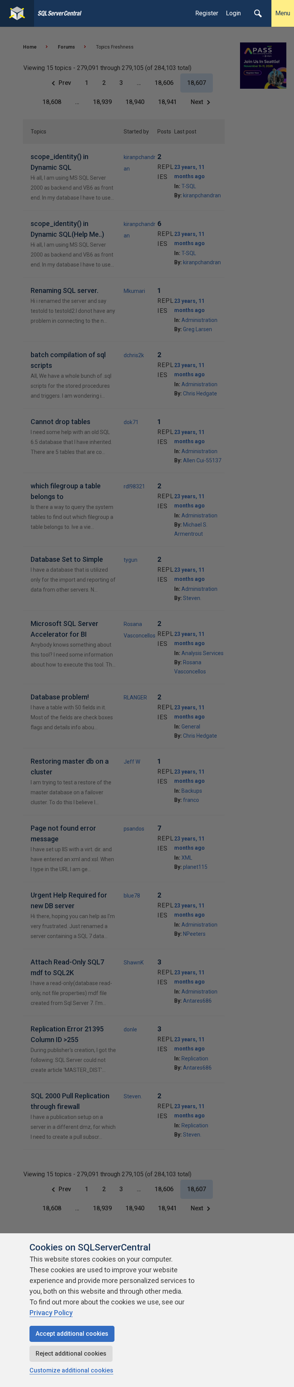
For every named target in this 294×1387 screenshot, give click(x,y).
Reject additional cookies (71, 1353)
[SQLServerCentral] (17, 13)
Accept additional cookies (72, 1333)
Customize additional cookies (71, 1370)
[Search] (258, 13)
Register (206, 13)
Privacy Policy (51, 1313)
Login (233, 13)
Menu (282, 13)
